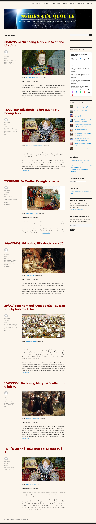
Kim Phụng (7, 54)
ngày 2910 (10, 199)
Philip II (13, 327)
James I (46, 225)
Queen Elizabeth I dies (31, 275)
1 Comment (7, 330)
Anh (8, 128)
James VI (11, 62)
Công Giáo (11, 128)
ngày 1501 (15, 129)
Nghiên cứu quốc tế (8, 519)
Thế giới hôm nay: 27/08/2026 (80, 110)
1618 (5, 196)
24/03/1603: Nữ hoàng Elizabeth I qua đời (34, 243)
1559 (5, 128)
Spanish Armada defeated (31, 341)
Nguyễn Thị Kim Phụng (9, 131)
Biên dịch (38, 3)
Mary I (11, 129)
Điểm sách (65, 3)
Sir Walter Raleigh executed (32, 213)
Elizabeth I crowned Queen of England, (34, 145)
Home (32, 3)
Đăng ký (72, 229)
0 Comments (7, 67)
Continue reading (38, 99)
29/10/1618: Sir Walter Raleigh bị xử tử (31, 181)
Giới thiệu (80, 3)
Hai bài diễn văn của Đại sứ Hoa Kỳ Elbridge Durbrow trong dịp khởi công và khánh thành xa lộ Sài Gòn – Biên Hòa (81, 162)
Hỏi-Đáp (59, 3)
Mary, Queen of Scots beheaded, (33, 77)
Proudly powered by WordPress (21, 519)
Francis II (14, 60)
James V (6, 62)
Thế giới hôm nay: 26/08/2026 (80, 129)
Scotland (6, 264)
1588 (5, 324)
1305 (5, 401)
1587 (5, 60)
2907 (8, 324)
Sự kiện (53, 3)
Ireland (6, 403)
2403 (8, 258)
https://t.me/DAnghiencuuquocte (76, 209)
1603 (5, 258)
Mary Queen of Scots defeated (32, 418)
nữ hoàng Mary (11, 65)
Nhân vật (46, 3)
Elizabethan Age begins (31, 484)
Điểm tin (88, 3)
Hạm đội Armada (8, 325)
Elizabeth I (9, 60)
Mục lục (72, 3)
